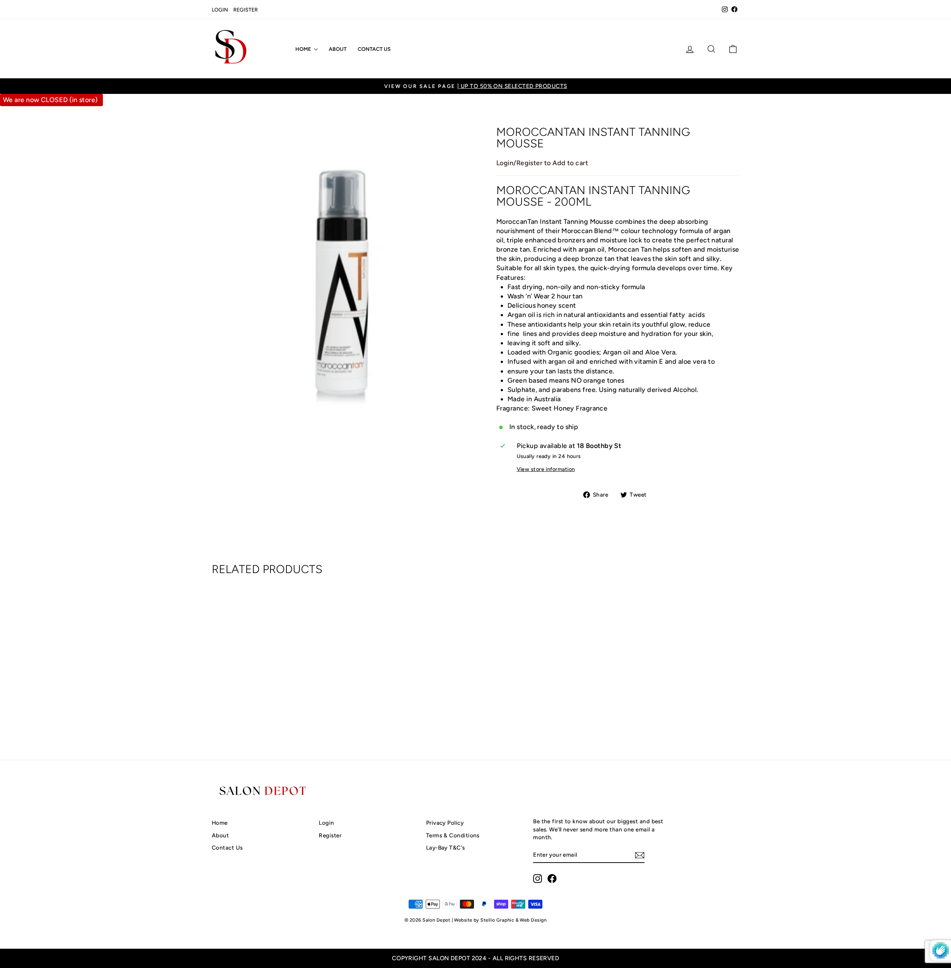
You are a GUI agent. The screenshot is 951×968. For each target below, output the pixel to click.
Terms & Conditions (453, 835)
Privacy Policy (445, 822)
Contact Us (374, 49)
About (338, 49)
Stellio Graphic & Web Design (513, 920)
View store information (546, 469)
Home (303, 49)
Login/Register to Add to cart (542, 163)
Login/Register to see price (274, 715)
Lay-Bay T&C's (445, 847)
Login (220, 10)
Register (245, 10)
